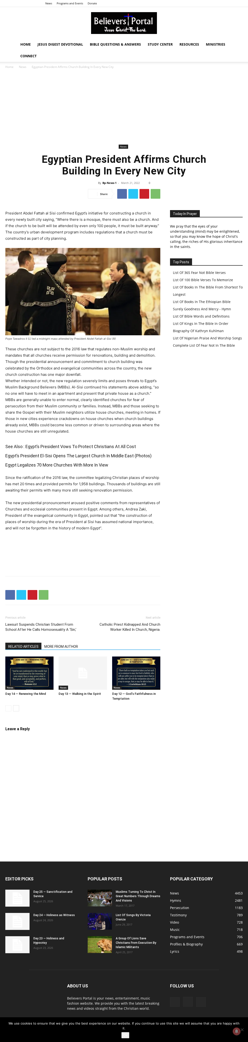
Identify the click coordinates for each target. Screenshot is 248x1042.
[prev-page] (8, 708)
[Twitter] (239, 3)
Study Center (160, 44)
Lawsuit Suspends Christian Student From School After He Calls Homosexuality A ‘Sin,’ (40, 627)
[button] (237, 44)
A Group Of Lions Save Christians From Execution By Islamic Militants (136, 943)
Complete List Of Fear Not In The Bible (204, 345)
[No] (242, 1029)
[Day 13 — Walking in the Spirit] (83, 673)
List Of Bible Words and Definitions (201, 316)
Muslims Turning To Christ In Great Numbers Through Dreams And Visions (138, 896)
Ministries (215, 44)
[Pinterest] (144, 194)
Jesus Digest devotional (60, 44)
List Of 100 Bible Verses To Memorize (203, 280)
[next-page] (16, 708)
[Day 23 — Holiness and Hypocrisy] (17, 944)
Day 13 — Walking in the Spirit (80, 694)
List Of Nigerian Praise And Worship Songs (207, 338)
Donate (92, 3)
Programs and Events (70, 3)
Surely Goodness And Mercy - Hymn (202, 309)
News (48, 3)
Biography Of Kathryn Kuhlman (198, 330)
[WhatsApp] (155, 194)
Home (25, 44)
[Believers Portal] (124, 23)
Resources (189, 44)
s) (150, 455)
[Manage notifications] (236, 1031)
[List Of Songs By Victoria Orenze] (100, 921)
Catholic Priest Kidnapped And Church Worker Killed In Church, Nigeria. (130, 627)
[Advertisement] (124, 107)
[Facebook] (223, 3)
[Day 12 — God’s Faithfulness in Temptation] (136, 673)
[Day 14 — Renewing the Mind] (29, 673)
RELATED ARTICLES (23, 646)
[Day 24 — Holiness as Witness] (17, 921)
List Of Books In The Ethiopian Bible (202, 301)
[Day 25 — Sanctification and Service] (17, 898)
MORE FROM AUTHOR (61, 646)
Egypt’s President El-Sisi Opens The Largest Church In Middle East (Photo (76, 455)
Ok (125, 1035)
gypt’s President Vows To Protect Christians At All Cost (82, 446)
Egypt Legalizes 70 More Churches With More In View (56, 465)
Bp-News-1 (109, 183)
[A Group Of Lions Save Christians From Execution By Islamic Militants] (100, 944)
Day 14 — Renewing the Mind (25, 694)
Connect (28, 56)
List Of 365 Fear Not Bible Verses (199, 272)
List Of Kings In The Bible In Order (200, 323)
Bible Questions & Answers (115, 44)
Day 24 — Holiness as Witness (54, 915)
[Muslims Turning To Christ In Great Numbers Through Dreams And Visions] (100, 898)
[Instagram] (231, 3)
